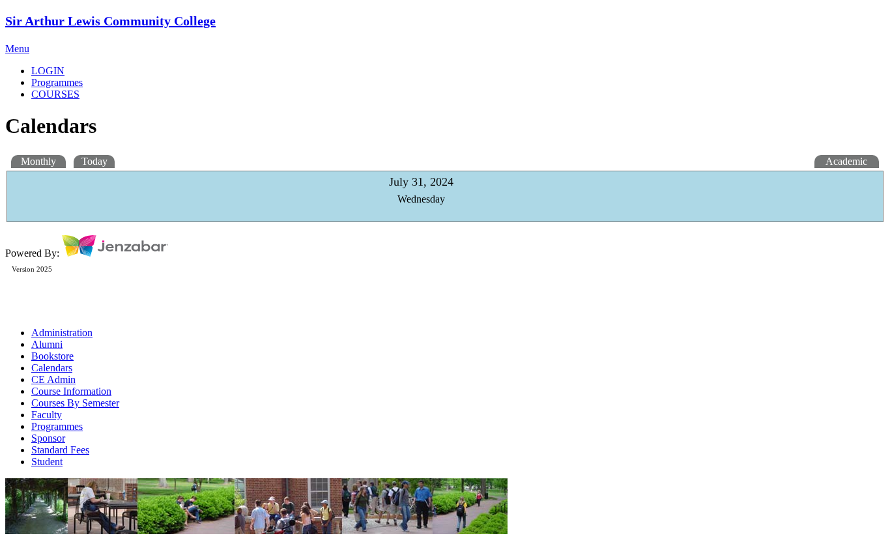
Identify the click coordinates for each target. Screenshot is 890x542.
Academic (846, 161)
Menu (17, 48)
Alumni (47, 344)
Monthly (38, 161)
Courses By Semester (75, 402)
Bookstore (52, 356)
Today (94, 161)
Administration (62, 332)
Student (47, 461)
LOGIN (48, 70)
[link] (458, 83)
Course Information (71, 391)
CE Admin (53, 379)
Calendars (51, 367)
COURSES (55, 94)
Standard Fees (60, 449)
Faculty (46, 414)
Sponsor (48, 438)
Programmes (57, 426)
